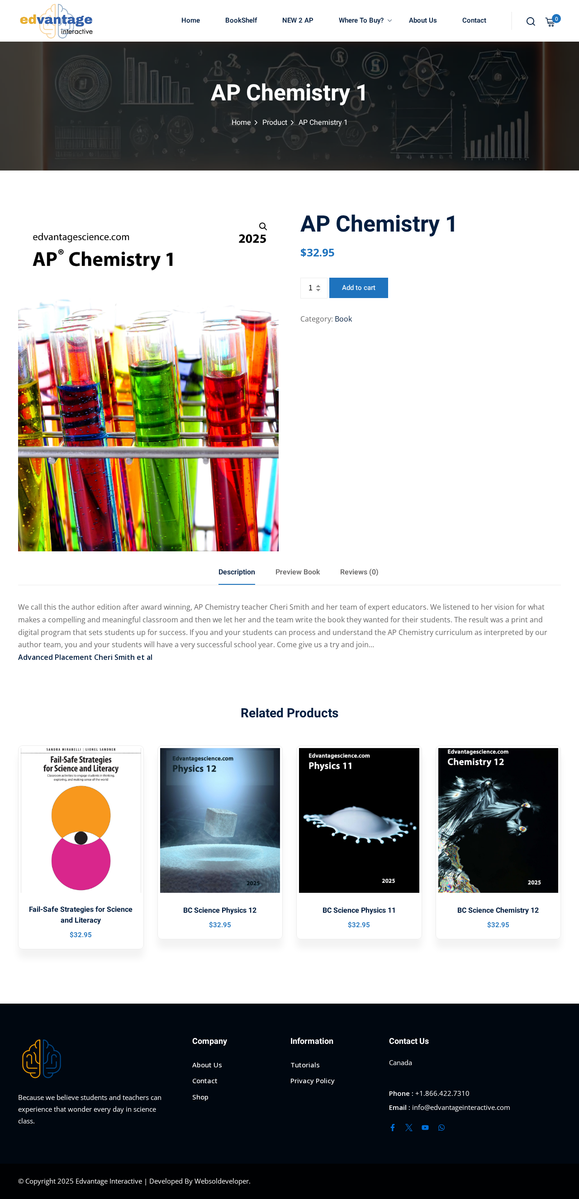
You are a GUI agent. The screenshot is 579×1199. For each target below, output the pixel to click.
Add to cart (358, 288)
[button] (263, 226)
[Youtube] (425, 1127)
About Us (423, 20)
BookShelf (241, 20)
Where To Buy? (361, 20)
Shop (200, 1096)
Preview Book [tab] (297, 572)
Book (343, 319)
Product (274, 122)
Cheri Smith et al (123, 657)
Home (190, 20)
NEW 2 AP (297, 20)
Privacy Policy (312, 1080)
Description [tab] (236, 572)
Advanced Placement (55, 657)
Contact (474, 20)
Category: (316, 319)
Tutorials (305, 1064)
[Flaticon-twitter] (409, 1127)
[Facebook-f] (392, 1127)
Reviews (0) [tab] (359, 572)
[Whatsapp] (441, 1127)
